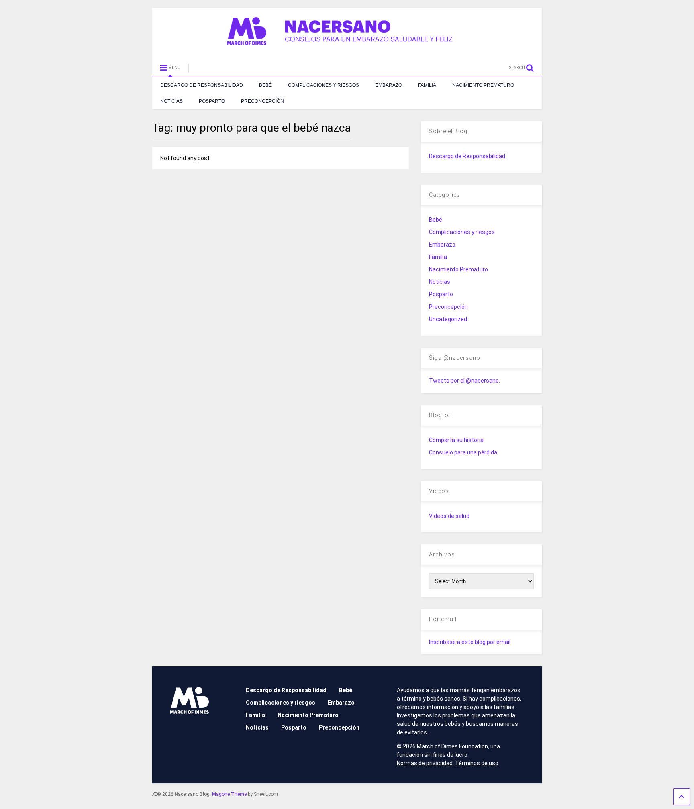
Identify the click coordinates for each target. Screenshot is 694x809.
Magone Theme (229, 794)
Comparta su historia (456, 440)
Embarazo (388, 85)
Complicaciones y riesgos (323, 85)
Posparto (212, 101)
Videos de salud (449, 516)
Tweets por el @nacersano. (464, 380)
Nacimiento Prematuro (483, 85)
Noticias (171, 101)
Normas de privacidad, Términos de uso (447, 763)
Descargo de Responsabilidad (201, 85)
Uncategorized (448, 319)
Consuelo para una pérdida (463, 452)
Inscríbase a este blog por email (469, 642)
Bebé (265, 85)
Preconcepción (262, 101)
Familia (427, 85)
